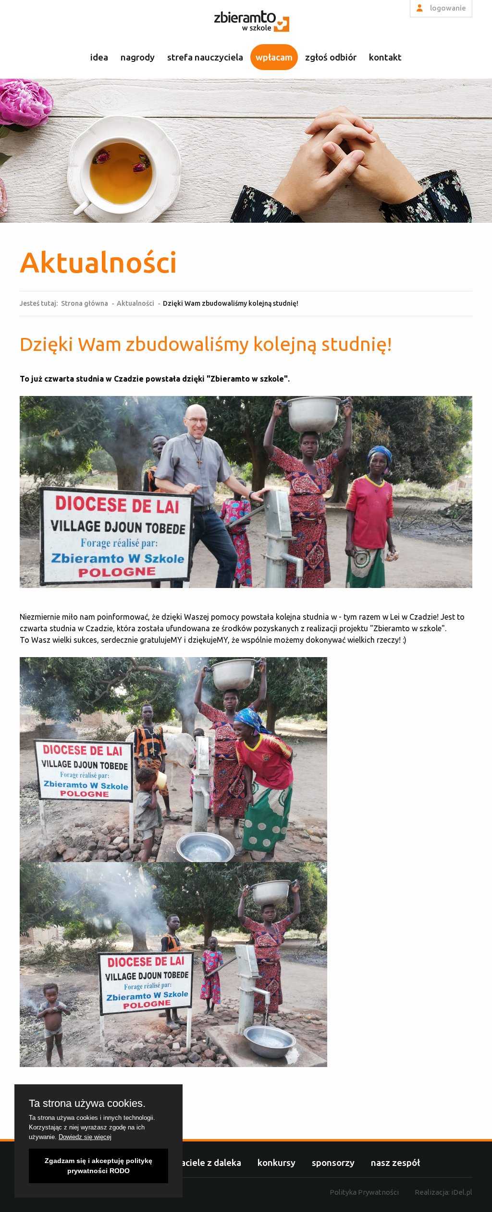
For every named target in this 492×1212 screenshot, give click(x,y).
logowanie (447, 8)
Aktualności (135, 303)
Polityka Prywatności (364, 1192)
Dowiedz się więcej (85, 1136)
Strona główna (84, 303)
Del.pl (461, 1192)
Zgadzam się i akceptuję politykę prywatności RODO (98, 1166)
